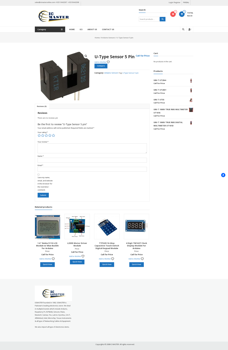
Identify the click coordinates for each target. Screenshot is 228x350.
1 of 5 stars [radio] (39, 135)
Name (41, 156)
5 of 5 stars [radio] (53, 135)
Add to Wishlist (100, 62)
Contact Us (108, 29)
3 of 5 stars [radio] (46, 135)
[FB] (223, 175)
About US (92, 29)
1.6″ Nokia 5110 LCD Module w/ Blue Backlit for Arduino (47, 246)
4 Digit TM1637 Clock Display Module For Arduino (136, 246)
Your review (43, 142)
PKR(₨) (186, 2)
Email (40, 165)
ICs (81, 29)
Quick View (47, 264)
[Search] (162, 19)
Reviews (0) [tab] (41, 106)
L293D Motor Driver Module (77, 244)
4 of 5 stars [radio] (49, 135)
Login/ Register (174, 2)
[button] (86, 56)
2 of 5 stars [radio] (42, 135)
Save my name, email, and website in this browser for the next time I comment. (45, 183)
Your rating (43, 132)
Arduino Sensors (108, 37)
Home (72, 29)
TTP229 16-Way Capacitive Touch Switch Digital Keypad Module (107, 246)
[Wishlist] (173, 14)
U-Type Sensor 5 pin (130, 73)
